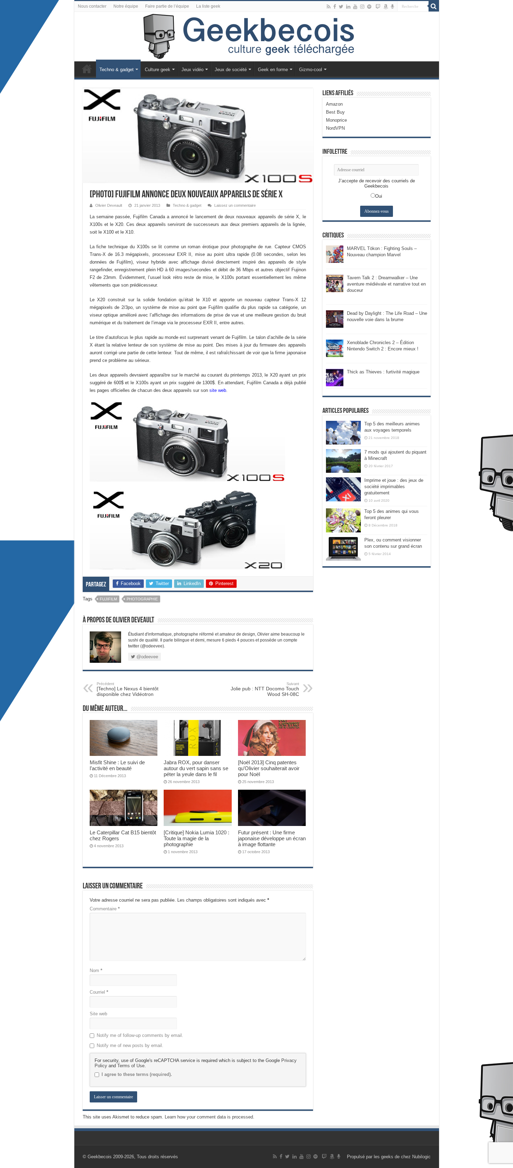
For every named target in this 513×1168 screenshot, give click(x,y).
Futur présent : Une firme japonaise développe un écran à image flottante (272, 838)
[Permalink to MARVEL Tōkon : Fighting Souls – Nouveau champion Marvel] (334, 253)
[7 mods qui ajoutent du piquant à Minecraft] (343, 461)
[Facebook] (335, 6)
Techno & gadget (116, 69)
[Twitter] (341, 6)
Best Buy (335, 112)
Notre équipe (125, 6)
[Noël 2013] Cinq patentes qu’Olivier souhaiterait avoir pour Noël (268, 768)
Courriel (99, 992)
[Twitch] (378, 6)
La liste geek (208, 6)
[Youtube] (355, 6)
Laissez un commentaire (235, 205)
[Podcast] (392, 6)
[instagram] (362, 6)
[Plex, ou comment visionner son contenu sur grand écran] (343, 549)
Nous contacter (92, 6)
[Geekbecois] (256, 36)
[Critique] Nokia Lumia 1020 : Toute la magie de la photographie (196, 838)
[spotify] (369, 6)
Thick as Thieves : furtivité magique (383, 371)
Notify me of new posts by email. (130, 1045)
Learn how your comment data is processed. (209, 1117)
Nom (96, 970)
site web (217, 390)
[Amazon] (385, 6)
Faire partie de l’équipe (167, 6)
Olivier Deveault (108, 205)
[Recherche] (434, 6)
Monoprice (336, 120)
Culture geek (157, 69)
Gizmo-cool (310, 69)
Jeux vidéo (192, 69)
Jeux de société (231, 69)
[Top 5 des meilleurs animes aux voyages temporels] (343, 433)
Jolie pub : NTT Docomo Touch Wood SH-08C (265, 689)
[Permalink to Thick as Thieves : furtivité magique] (334, 377)
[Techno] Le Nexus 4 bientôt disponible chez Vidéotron (127, 689)
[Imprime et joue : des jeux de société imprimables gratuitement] (343, 489)
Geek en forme (273, 69)
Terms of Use (130, 1065)
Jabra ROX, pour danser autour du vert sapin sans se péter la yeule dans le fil (196, 768)
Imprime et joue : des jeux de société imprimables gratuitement (393, 486)
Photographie (142, 599)
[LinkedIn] (348, 6)
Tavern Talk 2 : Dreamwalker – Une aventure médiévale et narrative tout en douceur (386, 284)
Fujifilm (108, 599)
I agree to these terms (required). (137, 1074)
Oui (378, 196)
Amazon (334, 104)
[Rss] (328, 6)
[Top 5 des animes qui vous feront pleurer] (343, 520)
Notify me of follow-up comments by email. (140, 1035)
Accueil (87, 68)
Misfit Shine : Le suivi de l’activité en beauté (117, 765)
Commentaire (105, 908)
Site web (98, 1013)
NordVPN (335, 128)
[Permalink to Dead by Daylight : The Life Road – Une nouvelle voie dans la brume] (334, 318)
